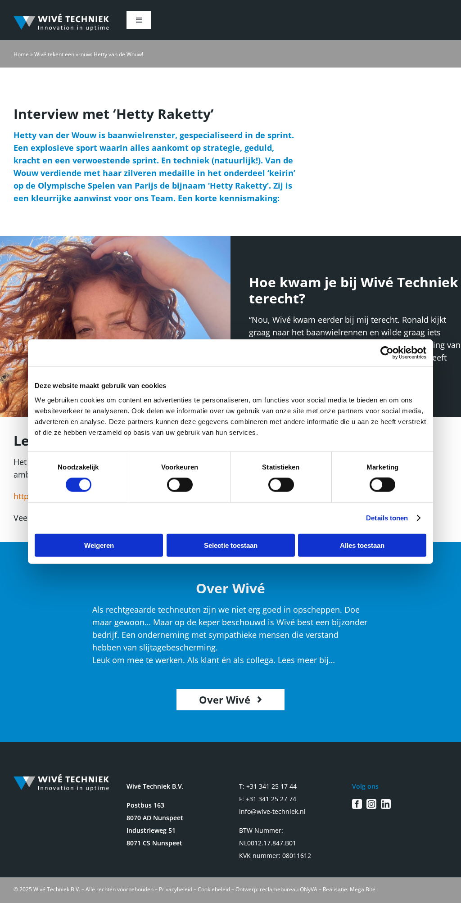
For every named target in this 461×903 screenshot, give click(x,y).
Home (21, 54)
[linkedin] (386, 804)
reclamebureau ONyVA (288, 889)
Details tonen (387, 518)
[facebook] (357, 804)
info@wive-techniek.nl (272, 811)
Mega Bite (362, 889)
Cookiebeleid (214, 889)
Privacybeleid (175, 889)
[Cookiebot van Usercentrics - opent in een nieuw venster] (387, 353)
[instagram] (371, 804)
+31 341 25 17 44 (271, 786)
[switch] (180, 485)
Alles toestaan (362, 545)
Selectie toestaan (231, 545)
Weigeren (99, 545)
